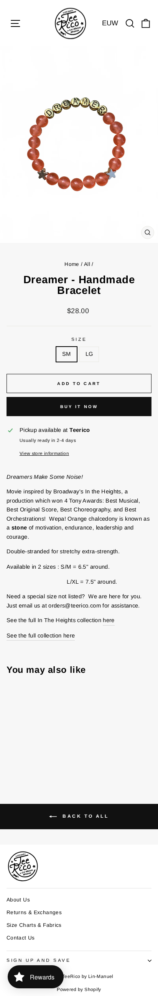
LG (89, 354)
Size (79, 339)
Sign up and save (39, 960)
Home (71, 264)
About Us (18, 900)
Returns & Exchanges (34, 912)
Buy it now (79, 406)
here (108, 620)
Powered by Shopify (79, 989)
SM (66, 354)
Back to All (84, 816)
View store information (44, 453)
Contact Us (21, 938)
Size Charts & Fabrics (34, 925)
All (87, 264)
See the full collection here (41, 635)
